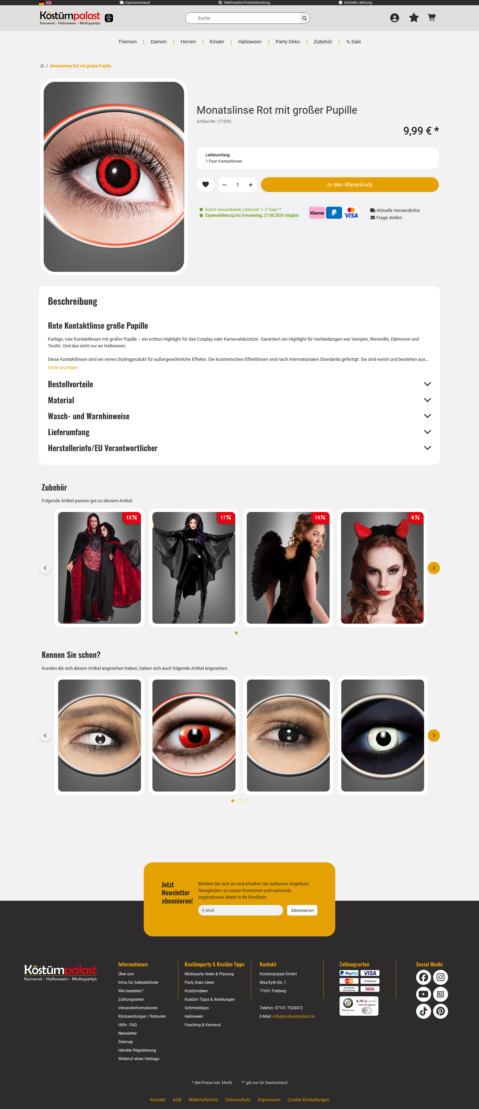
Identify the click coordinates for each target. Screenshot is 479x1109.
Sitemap (125, 1041)
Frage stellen (388, 217)
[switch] (367, 1010)
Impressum (269, 1099)
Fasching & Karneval (203, 1024)
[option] (114, 177)
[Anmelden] (394, 18)
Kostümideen (196, 991)
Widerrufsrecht (203, 1099)
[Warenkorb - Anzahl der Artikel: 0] (432, 18)
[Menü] (375, 999)
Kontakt (157, 1099)
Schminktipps (197, 1008)
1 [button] (236, 633)
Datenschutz (237, 1099)
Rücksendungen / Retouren (142, 1016)
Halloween (194, 1016)
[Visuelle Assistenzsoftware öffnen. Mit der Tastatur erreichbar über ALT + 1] (105, 18)
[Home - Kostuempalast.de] (60, 973)
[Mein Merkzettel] (414, 18)
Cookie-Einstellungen (308, 1099)
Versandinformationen (138, 1008)
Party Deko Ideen (199, 982)
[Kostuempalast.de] (70, 18)
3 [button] (246, 801)
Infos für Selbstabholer (138, 982)
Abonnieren (302, 910)
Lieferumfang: (218, 155)
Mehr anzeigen (63, 367)
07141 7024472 (289, 1008)
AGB (177, 1099)
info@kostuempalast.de (294, 1016)
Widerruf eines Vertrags (138, 1058)
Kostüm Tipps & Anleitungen (210, 999)
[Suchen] (304, 18)
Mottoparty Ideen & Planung (209, 974)
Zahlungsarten (131, 999)
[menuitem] (41, 2)
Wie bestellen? (130, 991)
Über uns (126, 974)
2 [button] (243, 633)
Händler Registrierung (137, 1050)
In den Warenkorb (349, 184)
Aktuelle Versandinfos (397, 210)
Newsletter (127, 1033)
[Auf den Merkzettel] (205, 184)
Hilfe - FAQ (127, 1024)
